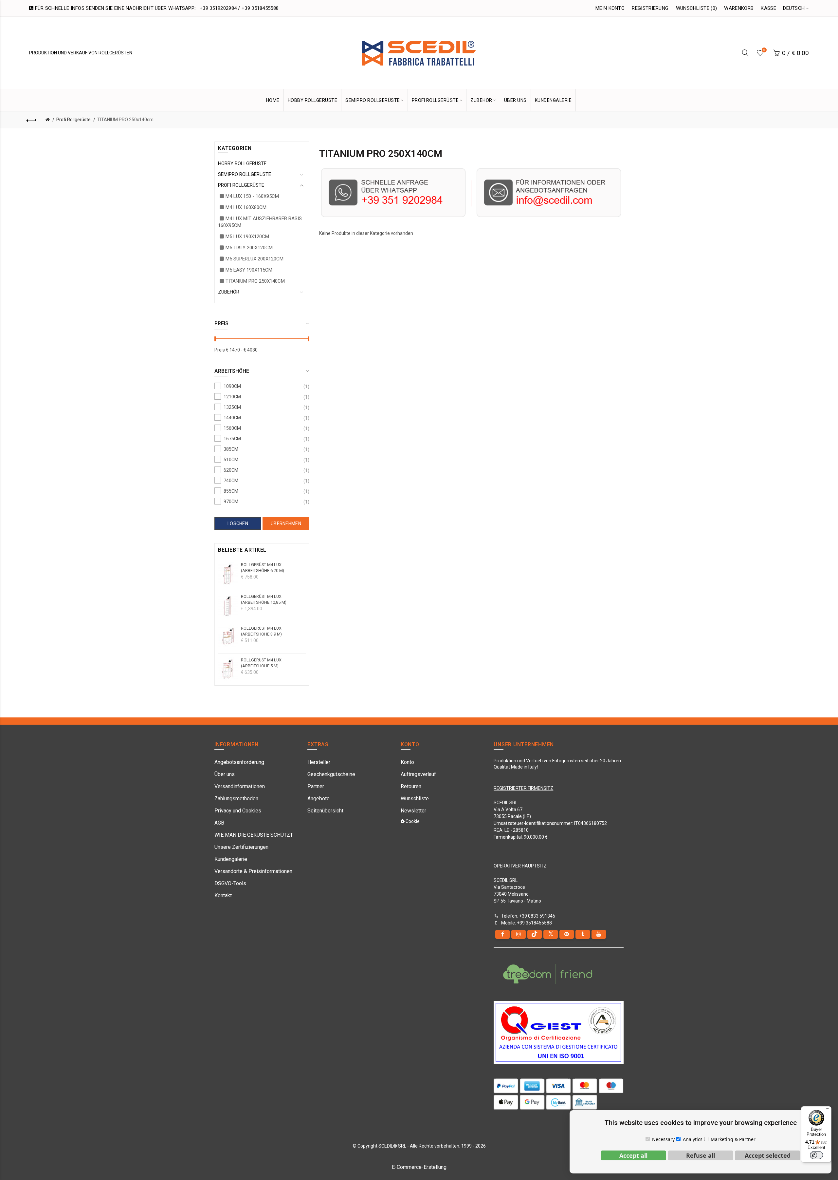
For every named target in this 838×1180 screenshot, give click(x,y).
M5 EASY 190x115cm (249, 270)
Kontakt (223, 895)
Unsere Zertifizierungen (241, 847)
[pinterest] (566, 934)
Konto (407, 762)
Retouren (411, 786)
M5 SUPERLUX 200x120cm (254, 259)
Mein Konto (610, 8)
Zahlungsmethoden (236, 798)
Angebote (318, 798)
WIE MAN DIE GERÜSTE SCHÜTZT (253, 835)
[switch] (816, 1155)
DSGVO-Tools (230, 883)
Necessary (663, 1139)
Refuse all (700, 1155)
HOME (273, 100)
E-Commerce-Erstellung (419, 1167)
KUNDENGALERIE (553, 100)
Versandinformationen (239, 786)
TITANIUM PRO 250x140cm (125, 119)
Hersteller (318, 762)
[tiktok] (534, 934)
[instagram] (518, 934)
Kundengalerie (230, 859)
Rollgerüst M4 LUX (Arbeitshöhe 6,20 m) (262, 567)
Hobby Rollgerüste (312, 100)
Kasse (768, 8)
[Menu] (827, 1110)
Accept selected (768, 1155)
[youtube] (599, 934)
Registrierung (650, 8)
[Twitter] (550, 934)
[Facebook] (502, 934)
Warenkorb (739, 8)
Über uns (224, 774)
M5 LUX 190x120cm (247, 236)
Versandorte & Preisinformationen (253, 871)
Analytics (692, 1139)
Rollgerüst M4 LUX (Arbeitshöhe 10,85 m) (263, 599)
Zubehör (228, 292)
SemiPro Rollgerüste (244, 174)
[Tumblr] (582, 934)
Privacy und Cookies (237, 811)
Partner (315, 786)
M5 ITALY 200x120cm (249, 248)
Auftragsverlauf (418, 774)
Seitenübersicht (325, 811)
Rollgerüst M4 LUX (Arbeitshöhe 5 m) (261, 662)
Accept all (633, 1155)
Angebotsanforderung (239, 762)
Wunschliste (415, 798)
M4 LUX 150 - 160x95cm (252, 196)
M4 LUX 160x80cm (246, 207)
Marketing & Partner (733, 1139)
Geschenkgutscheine (331, 774)
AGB (219, 823)
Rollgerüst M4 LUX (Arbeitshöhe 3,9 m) (261, 631)
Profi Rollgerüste (73, 119)
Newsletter (413, 811)
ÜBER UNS (515, 100)
